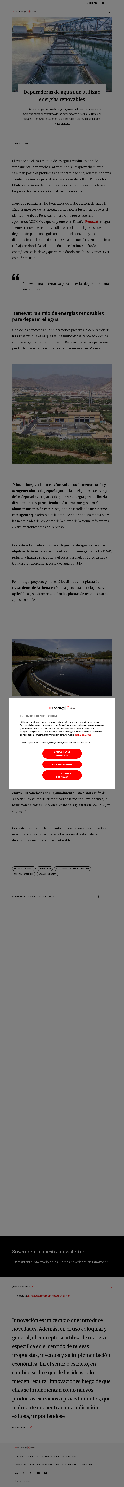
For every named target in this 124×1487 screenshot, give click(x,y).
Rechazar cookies (62, 764)
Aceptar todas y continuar (62, 775)
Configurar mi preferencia (62, 753)
